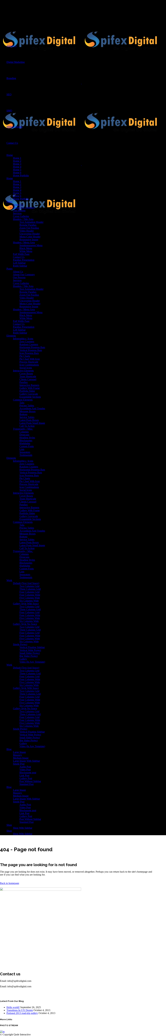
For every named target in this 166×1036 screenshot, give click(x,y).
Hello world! (13, 1007)
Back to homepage (9, 883)
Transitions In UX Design (19, 1010)
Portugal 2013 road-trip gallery (22, 1013)
